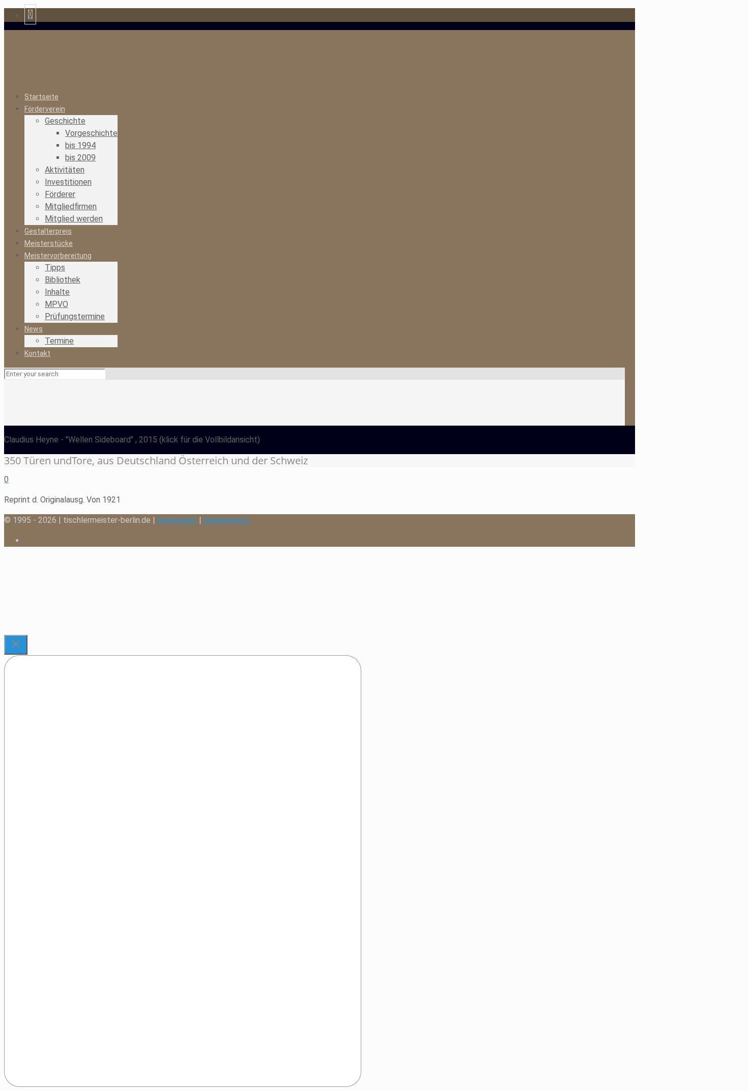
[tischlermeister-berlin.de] (145, 66)
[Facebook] (30, 15)
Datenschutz (227, 520)
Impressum (177, 520)
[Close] (15, 645)
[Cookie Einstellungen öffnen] (80, 628)
